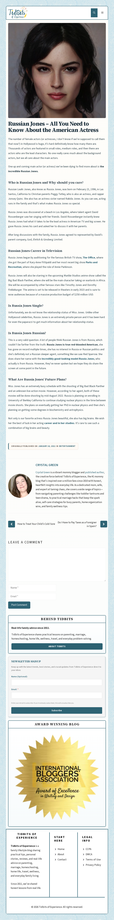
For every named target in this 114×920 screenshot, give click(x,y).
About (61, 854)
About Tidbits (57, 646)
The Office (89, 257)
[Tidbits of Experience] (18, 12)
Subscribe (57, 710)
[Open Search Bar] (94, 12)
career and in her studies (59, 423)
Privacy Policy (93, 865)
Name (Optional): (19, 676)
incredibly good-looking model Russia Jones (68, 359)
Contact (62, 859)
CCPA (88, 849)
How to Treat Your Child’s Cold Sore (36, 524)
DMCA (89, 854)
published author (94, 472)
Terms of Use (93, 859)
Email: (14, 689)
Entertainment (67, 446)
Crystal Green (47, 465)
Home (61, 849)
